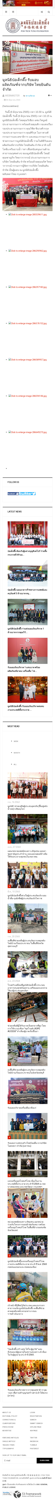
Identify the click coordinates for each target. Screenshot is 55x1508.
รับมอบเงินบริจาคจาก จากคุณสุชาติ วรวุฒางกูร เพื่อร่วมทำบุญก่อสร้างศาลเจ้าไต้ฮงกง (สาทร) (28, 1392)
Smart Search (36, 1423)
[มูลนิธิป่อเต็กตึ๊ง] (27, 25)
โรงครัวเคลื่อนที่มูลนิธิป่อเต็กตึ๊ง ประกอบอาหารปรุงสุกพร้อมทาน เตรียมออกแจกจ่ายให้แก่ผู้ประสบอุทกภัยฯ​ (27, 988)
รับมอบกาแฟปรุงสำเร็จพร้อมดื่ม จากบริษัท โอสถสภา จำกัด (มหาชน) (27, 1145)
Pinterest (34, 1448)
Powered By (27, 1494)
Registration (36, 1416)
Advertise (6, 1430)
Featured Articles (10, 1437)
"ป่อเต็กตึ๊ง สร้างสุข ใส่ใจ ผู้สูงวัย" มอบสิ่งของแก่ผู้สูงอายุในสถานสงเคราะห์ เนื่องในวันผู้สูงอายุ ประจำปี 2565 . (27, 1352)
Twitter (33, 1437)
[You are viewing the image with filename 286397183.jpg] (31, 303)
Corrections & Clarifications (9, 1421)
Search (33, 1419)
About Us (6, 1412)
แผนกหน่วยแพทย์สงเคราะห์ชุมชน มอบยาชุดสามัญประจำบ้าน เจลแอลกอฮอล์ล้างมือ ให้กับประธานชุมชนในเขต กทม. (27, 854)
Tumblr (33, 1445)
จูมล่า (4, 1484)
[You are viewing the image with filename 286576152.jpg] (31, 340)
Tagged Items (8, 1445)
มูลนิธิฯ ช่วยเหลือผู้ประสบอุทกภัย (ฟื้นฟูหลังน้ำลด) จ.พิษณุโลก (28, 808)
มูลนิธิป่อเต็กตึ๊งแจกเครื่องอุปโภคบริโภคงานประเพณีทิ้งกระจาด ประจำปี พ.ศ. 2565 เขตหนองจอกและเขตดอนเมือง (27, 1264)
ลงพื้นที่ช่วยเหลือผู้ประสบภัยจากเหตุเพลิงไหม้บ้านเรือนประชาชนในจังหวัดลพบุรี (26, 1071)
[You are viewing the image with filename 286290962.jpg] (31, 267)
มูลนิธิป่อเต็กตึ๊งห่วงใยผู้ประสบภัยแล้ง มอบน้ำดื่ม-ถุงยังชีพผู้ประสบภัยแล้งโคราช (27, 897)
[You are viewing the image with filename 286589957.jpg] (31, 376)
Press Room (7, 1427)
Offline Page (35, 1427)
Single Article (8, 1441)
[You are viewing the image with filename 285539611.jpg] (31, 231)
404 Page (33, 1430)
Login (32, 1412)
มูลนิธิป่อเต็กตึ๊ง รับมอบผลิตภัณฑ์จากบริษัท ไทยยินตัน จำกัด (26, 84)
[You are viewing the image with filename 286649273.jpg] (31, 449)
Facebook (34, 1441)
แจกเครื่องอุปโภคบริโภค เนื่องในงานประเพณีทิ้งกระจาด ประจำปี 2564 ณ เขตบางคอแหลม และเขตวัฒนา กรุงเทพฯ (27, 1183)
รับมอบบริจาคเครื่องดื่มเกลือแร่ (22, 1107)
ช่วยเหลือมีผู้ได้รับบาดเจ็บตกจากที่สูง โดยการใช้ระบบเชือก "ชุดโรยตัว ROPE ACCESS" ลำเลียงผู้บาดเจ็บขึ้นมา (27, 1028)
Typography (8, 1448)
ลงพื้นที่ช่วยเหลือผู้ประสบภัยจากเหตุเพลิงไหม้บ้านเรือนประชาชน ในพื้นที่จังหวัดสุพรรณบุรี (26, 943)
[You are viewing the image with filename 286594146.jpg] (31, 412)
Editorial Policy (9, 1416)
